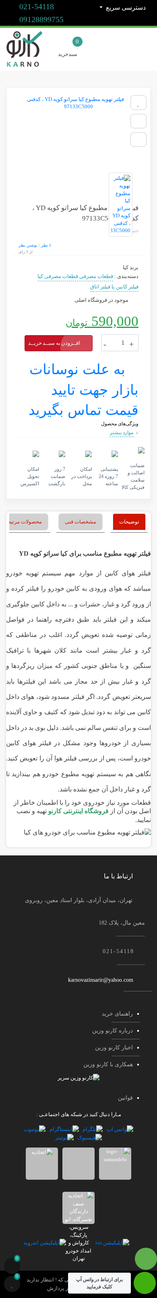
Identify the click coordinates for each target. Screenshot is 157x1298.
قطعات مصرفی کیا (57, 276)
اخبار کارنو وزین (114, 1048)
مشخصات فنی (80, 522)
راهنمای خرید (117, 1014)
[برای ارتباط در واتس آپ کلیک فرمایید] (145, 1287)
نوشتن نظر (28, 245)
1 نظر (46, 245)
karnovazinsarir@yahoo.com (100, 980)
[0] (12, 1267)
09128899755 (40, 19)
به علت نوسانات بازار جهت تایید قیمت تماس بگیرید (83, 389)
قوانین (125, 1098)
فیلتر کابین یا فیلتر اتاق (114, 287)
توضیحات (129, 522)
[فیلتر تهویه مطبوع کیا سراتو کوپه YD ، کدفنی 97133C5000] (78, 130)
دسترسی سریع (125, 7)
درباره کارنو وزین (112, 1031)
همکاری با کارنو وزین (108, 1064)
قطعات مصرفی (96, 276)
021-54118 (35, 6)
